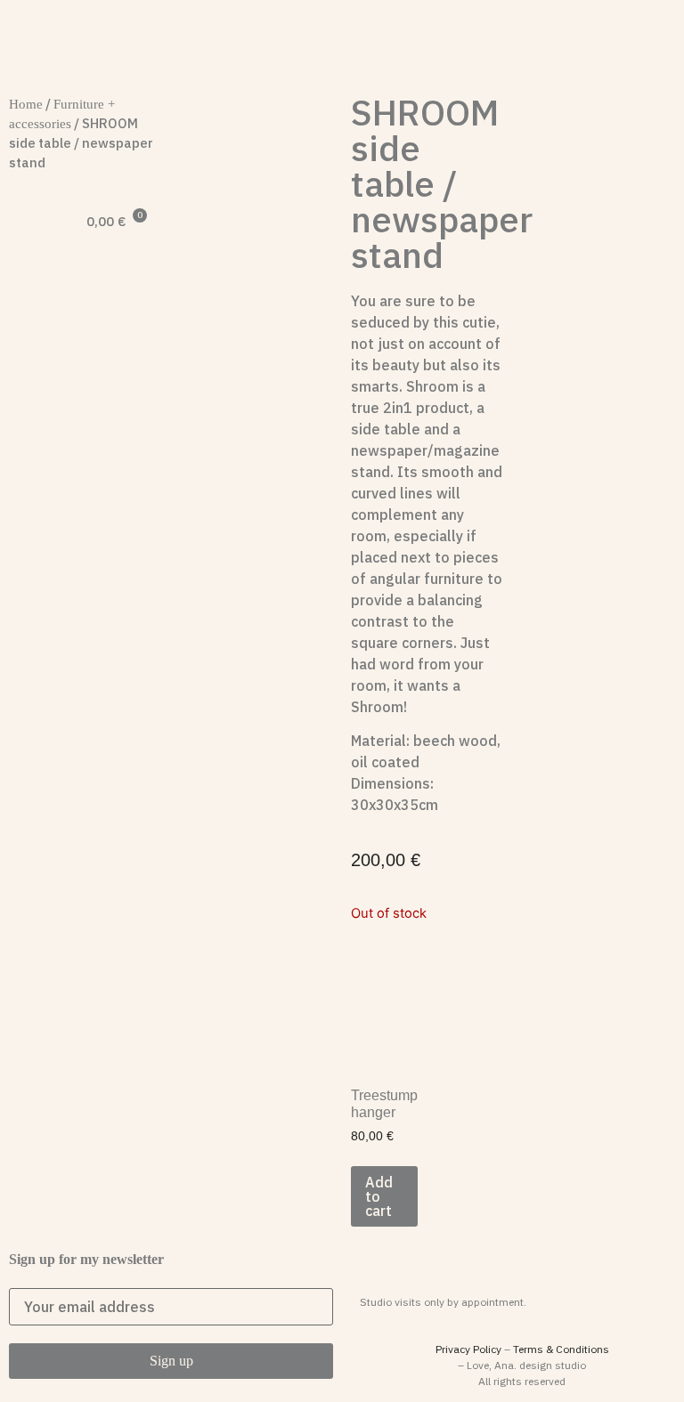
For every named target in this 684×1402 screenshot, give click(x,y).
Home (26, 104)
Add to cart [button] (379, 1196)
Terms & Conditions (561, 1349)
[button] (26, 297)
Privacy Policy (468, 1349)
